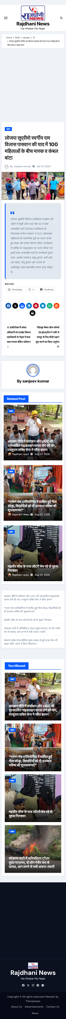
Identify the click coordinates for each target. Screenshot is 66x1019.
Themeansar (33, 1001)
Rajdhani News (33, 24)
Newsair (50, 996)
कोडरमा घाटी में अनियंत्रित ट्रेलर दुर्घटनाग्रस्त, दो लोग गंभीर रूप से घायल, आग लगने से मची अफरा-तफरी (32, 630)
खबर (8, 129)
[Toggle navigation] (5, 18)
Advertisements (34, 1006)
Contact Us (52, 1006)
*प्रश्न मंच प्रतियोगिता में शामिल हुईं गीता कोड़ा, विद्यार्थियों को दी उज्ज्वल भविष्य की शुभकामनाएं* (32, 506)
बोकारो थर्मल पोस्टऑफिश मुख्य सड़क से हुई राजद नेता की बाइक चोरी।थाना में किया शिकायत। (31, 642)
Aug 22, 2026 (42, 454)
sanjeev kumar (22, 166)
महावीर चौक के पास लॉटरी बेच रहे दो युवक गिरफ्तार (28, 620)
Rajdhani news (20, 454)
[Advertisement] (33, 86)
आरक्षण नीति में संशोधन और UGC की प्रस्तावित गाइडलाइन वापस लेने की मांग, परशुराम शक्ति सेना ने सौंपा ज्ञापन (32, 445)
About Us (16, 1006)
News (35, 1013)
